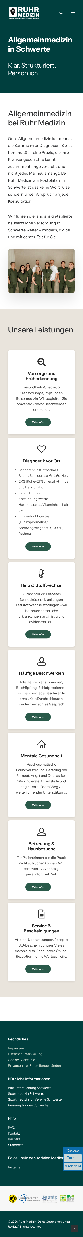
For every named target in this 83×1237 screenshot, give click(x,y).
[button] (73, 12)
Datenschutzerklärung (25, 1054)
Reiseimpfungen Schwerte (28, 1105)
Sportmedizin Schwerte (26, 1093)
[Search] (59, 13)
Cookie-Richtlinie (21, 1060)
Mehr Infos (38, 422)
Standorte (15, 1145)
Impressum (16, 1048)
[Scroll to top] (74, 1228)
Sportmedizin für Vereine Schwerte (35, 1099)
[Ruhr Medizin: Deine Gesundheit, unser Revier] (24, 12)
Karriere (14, 1139)
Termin (73, 1158)
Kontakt (14, 1133)
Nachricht (73, 1166)
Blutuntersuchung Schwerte (29, 1088)
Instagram (16, 1167)
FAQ (11, 1127)
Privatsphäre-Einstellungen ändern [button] (35, 1065)
